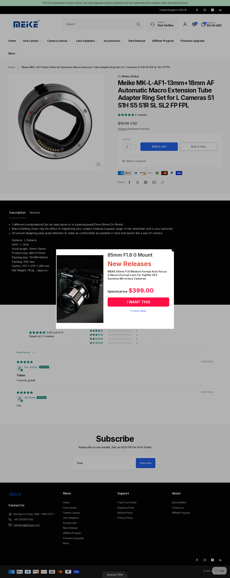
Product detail (138, 310)
